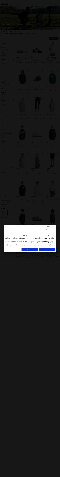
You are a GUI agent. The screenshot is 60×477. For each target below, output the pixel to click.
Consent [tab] (12, 229)
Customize (29, 249)
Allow (47, 249)
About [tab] (47, 229)
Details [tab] (30, 229)
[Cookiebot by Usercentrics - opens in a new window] (47, 226)
